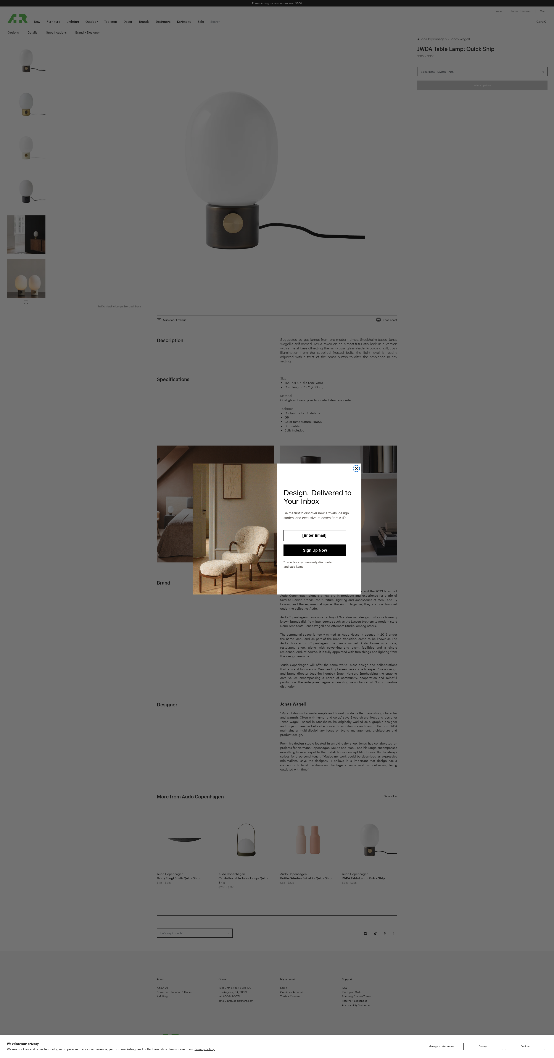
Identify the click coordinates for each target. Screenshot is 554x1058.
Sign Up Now (315, 550)
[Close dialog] (356, 468)
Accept (483, 1046)
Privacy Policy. (205, 1049)
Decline (525, 1046)
